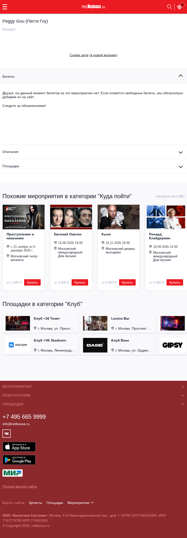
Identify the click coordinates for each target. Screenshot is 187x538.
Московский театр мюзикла (24, 258)
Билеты (8, 76)
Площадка (10, 166)
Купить (32, 282)
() (93, 55)
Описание (10, 152)
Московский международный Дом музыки (70, 252)
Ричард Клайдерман (159, 236)
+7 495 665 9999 (24, 416)
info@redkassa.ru (16, 424)
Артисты (35, 503)
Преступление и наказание (20, 236)
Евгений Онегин (67, 234)
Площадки (55, 503)
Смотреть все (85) (170, 196)
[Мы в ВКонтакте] (6, 433)
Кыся (106, 234)
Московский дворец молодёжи (120, 250)
